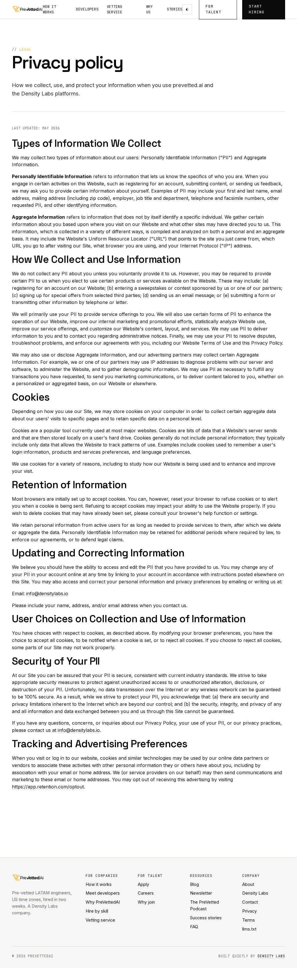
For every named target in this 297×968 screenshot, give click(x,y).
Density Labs (255, 893)
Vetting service (114, 9)
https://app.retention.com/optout (48, 787)
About (248, 884)
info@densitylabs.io (47, 593)
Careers (146, 893)
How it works (50, 9)
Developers (87, 9)
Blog (194, 884)
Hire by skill (97, 911)
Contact (250, 902)
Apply (143, 884)
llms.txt (249, 929)
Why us (149, 9)
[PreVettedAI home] (27, 9)
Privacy (249, 911)
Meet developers (103, 893)
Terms (248, 920)
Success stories (206, 917)
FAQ (194, 926)
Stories (174, 9)
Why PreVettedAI (103, 902)
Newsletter (201, 893)
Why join (146, 902)
